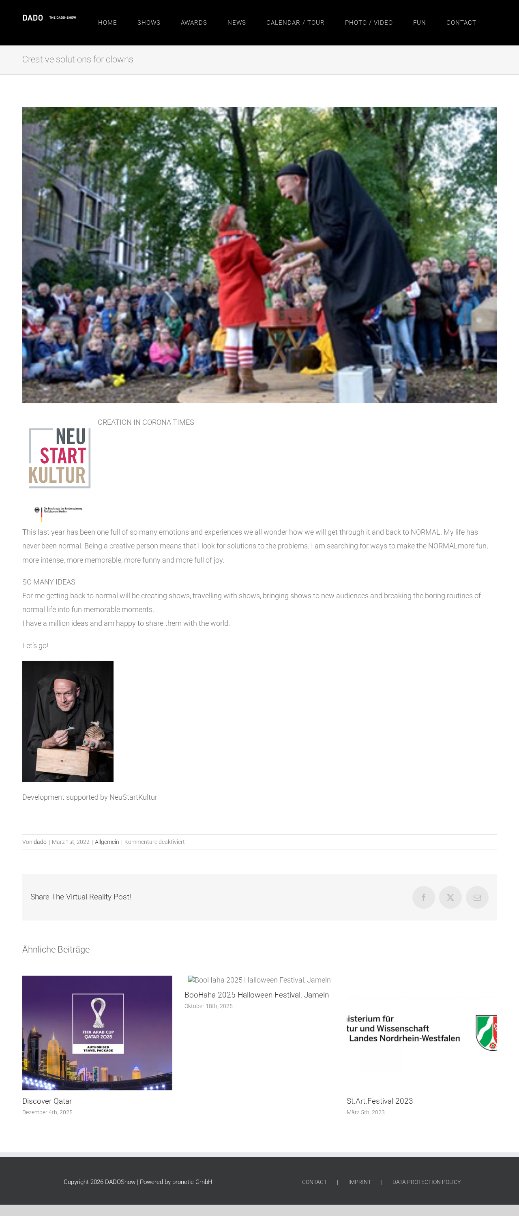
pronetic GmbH (192, 1182)
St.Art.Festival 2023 (217, 1101)
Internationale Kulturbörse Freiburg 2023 (415, 1101)
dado (40, 842)
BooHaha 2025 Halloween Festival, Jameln (94, 995)
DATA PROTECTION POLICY (426, 1182)
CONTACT (314, 1182)
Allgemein (107, 842)
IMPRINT (359, 1182)
